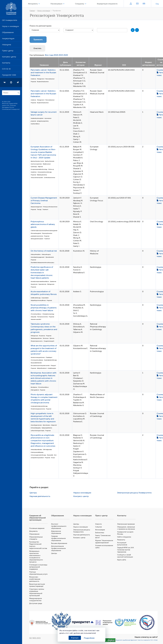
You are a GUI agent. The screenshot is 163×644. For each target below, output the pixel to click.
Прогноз (51, 338)
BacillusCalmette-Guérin (37, 161)
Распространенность (37, 341)
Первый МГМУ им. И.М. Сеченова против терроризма (125, 550)
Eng (157, 4)
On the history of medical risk (44, 251)
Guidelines (34, 172)
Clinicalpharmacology (48, 314)
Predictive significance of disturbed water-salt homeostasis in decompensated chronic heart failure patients (42, 272)
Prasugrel (53, 365)
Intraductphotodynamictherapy (39, 406)
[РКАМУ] (125, 622)
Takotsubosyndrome (36, 338)
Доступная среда (35, 603)
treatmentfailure (35, 123)
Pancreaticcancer (50, 79)
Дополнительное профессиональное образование (58, 548)
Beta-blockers (46, 425)
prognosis (33, 121)
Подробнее (89, 638)
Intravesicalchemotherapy (44, 172)
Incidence (33, 79)
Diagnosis (40, 166)
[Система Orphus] (110, 640)
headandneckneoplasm (37, 118)
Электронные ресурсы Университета (134, 493)
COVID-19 (6, 69)
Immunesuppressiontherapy (38, 455)
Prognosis (33, 81)
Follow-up (51, 169)
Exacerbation (45, 297)
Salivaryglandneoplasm (37, 238)
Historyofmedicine (36, 254)
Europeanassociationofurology (39, 169)
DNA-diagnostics (47, 449)
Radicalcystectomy (42, 174)
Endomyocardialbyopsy (37, 452)
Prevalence (42, 335)
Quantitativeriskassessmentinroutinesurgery (42, 262)
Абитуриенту (33, 4)
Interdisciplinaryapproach (37, 257)
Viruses (53, 457)
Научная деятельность (40, 496)
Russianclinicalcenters (43, 81)
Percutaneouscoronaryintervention (40, 365)
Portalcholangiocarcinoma (38, 409)
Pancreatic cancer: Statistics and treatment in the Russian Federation (43, 73)
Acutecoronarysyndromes (38, 357)
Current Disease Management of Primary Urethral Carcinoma (44, 200)
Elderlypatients (35, 390)
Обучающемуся (56, 4)
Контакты (6, 63)
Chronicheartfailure (36, 314)
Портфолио (57, 11)
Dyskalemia (53, 281)
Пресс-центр (7, 51)
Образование (8, 33)
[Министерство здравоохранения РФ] (40, 623)
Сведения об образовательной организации (37, 518)
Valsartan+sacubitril (36, 319)
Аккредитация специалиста (107, 4)
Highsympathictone (47, 427)
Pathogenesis (50, 284)
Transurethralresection (37, 177)
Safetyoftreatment (42, 368)
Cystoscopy (34, 166)
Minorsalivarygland (36, 233)
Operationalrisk (49, 257)
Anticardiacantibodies (36, 449)
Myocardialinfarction (36, 362)
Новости (98, 524)
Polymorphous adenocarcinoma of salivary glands (43, 224)
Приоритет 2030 (9, 75)
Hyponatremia (42, 284)
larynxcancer (47, 118)
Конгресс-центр (9, 57)
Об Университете (9, 20)
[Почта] (137, 4)
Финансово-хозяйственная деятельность (34, 579)
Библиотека (99, 533)
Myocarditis (50, 455)
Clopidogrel (49, 357)
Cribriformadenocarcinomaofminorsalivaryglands (44, 230)
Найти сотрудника (124, 537)
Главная (32, 11)
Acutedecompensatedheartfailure (40, 281)
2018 (56, 55)
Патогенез (45, 338)
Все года (49, 55)
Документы (33, 531)
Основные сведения (36, 528)
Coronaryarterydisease (37, 360)
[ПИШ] (104, 623)
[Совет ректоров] (147, 622)
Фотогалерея (100, 530)
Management (40, 79)
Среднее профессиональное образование (58, 538)
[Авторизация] (131, 4)
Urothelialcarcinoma (49, 177)
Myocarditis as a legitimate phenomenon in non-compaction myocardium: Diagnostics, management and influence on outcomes (43, 440)
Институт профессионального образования (58, 526)
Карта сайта (121, 560)
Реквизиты (121, 540)
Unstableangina (51, 368)
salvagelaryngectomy (42, 121)
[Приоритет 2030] (82, 622)
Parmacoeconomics (42, 316)
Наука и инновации (10, 26)
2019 (60, 55)
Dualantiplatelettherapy (50, 360)
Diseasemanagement (36, 206)
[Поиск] (18, 92)
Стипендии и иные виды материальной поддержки (38, 567)
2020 (65, 55)
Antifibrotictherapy (36, 297)
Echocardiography (36, 427)
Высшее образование (59, 543)
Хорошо (75, 638)
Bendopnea (34, 387)
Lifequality (33, 316)
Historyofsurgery (46, 254)
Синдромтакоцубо (49, 341)
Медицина (6, 45)
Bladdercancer (47, 164)
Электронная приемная (126, 524)
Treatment (45, 209)
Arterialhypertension (36, 425)
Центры (33, 493)
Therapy (39, 209)
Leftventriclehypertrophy (37, 430)
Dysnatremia (34, 284)
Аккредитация (8, 39)
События (98, 527)
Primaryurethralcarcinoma (50, 206)
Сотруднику (79, 4)
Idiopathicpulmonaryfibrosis (38, 300)
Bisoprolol (54, 425)
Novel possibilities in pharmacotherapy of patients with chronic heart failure (44, 308)
